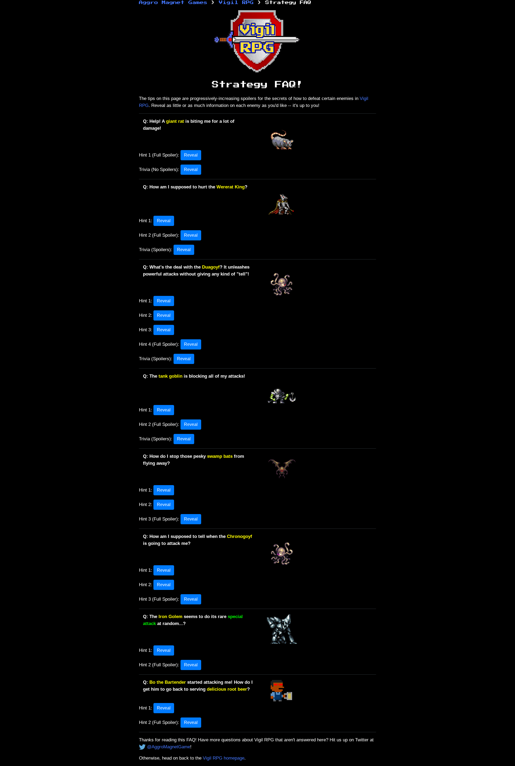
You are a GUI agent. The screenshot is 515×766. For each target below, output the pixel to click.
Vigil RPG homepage (223, 758)
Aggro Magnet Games (173, 3)
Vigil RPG (236, 3)
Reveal (191, 155)
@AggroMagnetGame (168, 746)
